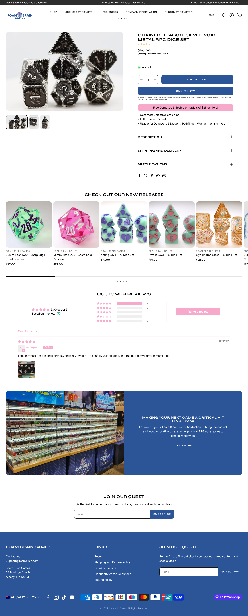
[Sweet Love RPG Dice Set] (172, 224)
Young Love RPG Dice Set (117, 255)
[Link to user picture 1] (26, 369)
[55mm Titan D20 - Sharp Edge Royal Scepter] (29, 224)
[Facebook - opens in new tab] (48, 597)
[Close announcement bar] (244, 2)
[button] (223, 15)
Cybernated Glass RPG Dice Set (216, 255)
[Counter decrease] (141, 79)
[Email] (164, 175)
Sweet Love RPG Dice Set (165, 255)
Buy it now (185, 91)
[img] (26, 341)
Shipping (142, 54)
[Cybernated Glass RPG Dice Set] (219, 224)
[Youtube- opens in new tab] (72, 597)
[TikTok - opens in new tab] (64, 597)
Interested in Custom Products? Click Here (214, 2)
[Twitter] (145, 175)
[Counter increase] (155, 79)
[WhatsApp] (158, 175)
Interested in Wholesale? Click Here (122, 2)
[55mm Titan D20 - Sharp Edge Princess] (76, 224)
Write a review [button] (198, 311)
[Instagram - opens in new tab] (56, 597)
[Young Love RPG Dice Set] (124, 224)
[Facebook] (139, 175)
